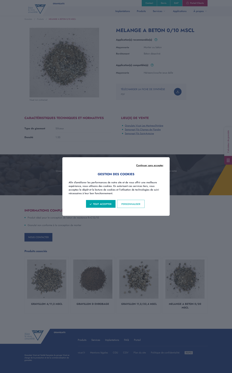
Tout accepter (102, 204)
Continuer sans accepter (149, 165)
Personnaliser (130, 204)
